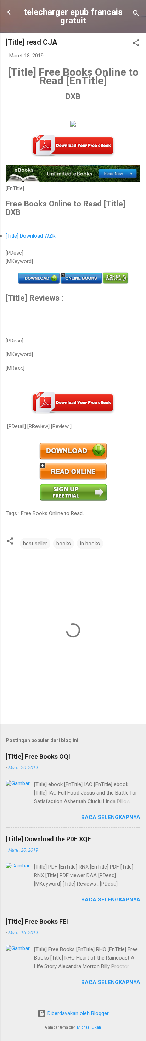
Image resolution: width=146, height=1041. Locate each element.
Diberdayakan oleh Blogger (77, 1013)
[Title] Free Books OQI (38, 756)
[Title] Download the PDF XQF (48, 839)
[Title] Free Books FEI (37, 921)
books (63, 543)
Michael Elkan (89, 1027)
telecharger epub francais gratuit (73, 16)
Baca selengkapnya (110, 817)
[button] (136, 44)
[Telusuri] (136, 14)
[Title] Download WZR (31, 236)
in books (90, 543)
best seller (35, 543)
